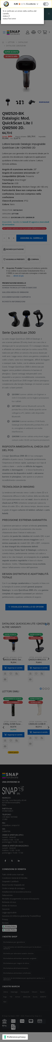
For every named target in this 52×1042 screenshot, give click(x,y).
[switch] (45, 4)
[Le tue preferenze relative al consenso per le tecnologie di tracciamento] (15, 1037)
